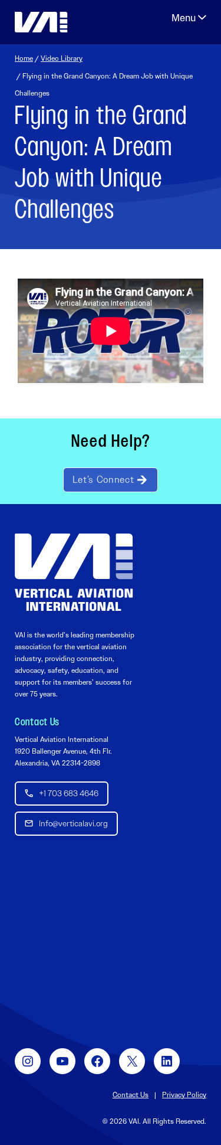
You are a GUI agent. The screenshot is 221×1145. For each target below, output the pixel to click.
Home (24, 58)
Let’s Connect (103, 479)
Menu (188, 18)
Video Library (62, 58)
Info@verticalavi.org (73, 823)
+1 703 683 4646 (68, 793)
